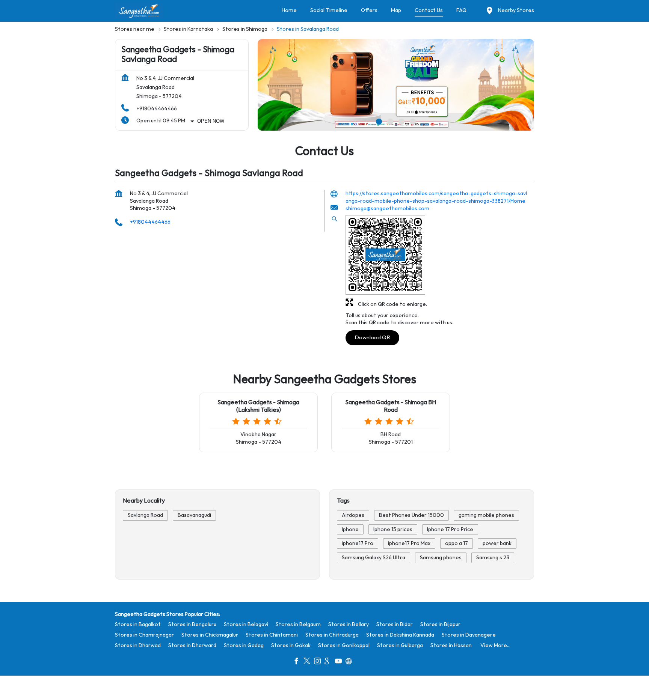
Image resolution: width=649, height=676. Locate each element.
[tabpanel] (396, 85)
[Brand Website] (351, 662)
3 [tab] (401, 122)
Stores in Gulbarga (400, 645)
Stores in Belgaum (298, 624)
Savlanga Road (145, 515)
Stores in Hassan (451, 645)
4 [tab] (413, 122)
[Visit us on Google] (329, 662)
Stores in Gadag (244, 645)
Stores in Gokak (291, 645)
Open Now (210, 121)
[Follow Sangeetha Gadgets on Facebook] (298, 662)
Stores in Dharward (192, 645)
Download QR (372, 337)
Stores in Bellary (348, 624)
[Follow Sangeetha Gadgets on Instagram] (319, 662)
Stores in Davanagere (469, 635)
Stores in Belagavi (246, 624)
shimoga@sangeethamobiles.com (387, 209)
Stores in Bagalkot (138, 624)
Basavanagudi (194, 515)
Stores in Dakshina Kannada (400, 635)
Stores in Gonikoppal (344, 645)
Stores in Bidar (394, 624)
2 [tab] (390, 122)
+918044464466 (156, 108)
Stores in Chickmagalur (209, 635)
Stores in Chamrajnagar (144, 635)
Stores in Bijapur (440, 624)
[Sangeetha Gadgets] (139, 10)
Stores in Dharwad (138, 645)
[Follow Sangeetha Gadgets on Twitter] (308, 662)
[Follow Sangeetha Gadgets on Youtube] (340, 662)
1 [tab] (379, 122)
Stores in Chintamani (272, 635)
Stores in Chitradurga (332, 635)
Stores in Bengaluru (192, 624)
